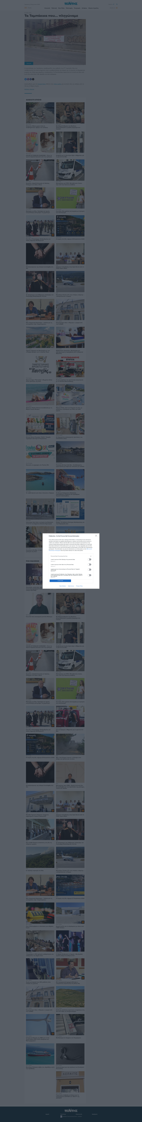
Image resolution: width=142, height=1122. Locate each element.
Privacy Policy (79, 586)
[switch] (89, 559)
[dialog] (71, 561)
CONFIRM (60, 580)
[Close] (96, 536)
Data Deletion (62, 586)
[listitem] (71, 556)
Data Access (71, 586)
